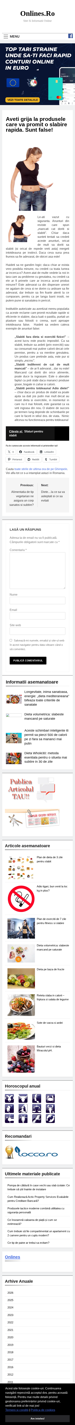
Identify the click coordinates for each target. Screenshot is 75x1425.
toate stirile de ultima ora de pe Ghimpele (40, 469)
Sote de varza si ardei (50, 1022)
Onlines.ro (37, 13)
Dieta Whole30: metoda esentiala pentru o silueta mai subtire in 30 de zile (45, 757)
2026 (10, 1292)
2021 (10, 1329)
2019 (10, 1344)
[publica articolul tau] (32, 802)
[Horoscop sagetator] (9, 1122)
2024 (10, 1307)
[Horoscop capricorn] (23, 1122)
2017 (10, 1359)
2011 (10, 1382)
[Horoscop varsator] (36, 1122)
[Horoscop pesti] (50, 1122)
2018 (10, 1352)
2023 (10, 1315)
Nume (13, 594)
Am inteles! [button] (38, 1418)
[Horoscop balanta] (36, 1111)
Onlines (12, 1257)
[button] (56, 1410)
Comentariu (18, 550)
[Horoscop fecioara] (23, 1111)
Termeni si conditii (17, 1410)
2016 (10, 1367)
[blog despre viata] (32, 1159)
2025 (10, 1300)
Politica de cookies (43, 1410)
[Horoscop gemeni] (36, 1101)
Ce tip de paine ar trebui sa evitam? (28, 1242)
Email (13, 609)
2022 (10, 1322)
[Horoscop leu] (9, 1111)
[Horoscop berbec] (9, 1101)
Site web (15, 625)
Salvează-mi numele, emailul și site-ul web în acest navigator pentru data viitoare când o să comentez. (37, 645)
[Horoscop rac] (50, 1101)
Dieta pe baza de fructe (50, 969)
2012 (10, 1374)
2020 (10, 1337)
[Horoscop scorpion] (50, 1111)
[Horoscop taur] (23, 1101)
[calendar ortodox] (32, 827)
